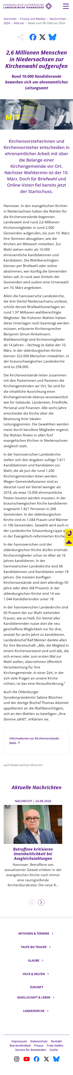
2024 (7, 23)
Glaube (33, 960)
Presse (38, 1045)
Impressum (19, 1041)
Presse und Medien (33, 19)
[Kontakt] (69, 533)
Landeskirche (33, 1011)
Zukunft (36, 987)
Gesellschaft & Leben (33, 997)
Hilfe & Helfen (34, 974)
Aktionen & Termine (33, 933)
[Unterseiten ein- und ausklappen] (52, 933)
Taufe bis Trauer (34, 947)
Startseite (10, 19)
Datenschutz (38, 1041)
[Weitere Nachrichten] (41, 902)
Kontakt (56, 1041)
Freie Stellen (55, 1045)
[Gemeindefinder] (69, 542)
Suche (54, 1050)
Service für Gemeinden (30, 1050)
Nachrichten (58, 19)
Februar (19, 23)
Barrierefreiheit (20, 1045)
